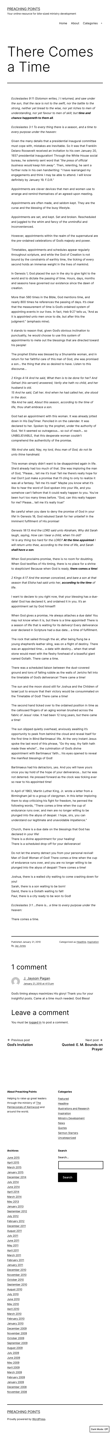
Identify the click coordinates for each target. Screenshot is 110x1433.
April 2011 (13, 1250)
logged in (35, 1022)
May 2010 (13, 1304)
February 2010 (15, 1318)
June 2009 (13, 1357)
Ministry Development (71, 1118)
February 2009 (16, 1377)
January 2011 (15, 1264)
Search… (63, 1157)
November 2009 (17, 1333)
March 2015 (14, 1167)
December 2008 (17, 1386)
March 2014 (14, 1196)
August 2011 (14, 1230)
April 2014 (13, 1191)
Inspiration (93, 941)
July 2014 (13, 1182)
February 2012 (15, 1221)
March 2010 (14, 1313)
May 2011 (12, 1245)
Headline (81, 941)
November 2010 (16, 1274)
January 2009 (15, 1382)
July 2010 (13, 1294)
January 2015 (15, 1172)
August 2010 (14, 1289)
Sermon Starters (68, 1132)
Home (63, 23)
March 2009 (14, 1372)
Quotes (62, 1127)
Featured (63, 1098)
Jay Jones (20, 945)
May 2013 (13, 1201)
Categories (90, 23)
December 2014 (16, 1177)
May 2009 (13, 1362)
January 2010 (15, 1323)
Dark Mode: (97, 1429)
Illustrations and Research (73, 1108)
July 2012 (13, 1216)
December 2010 (16, 1269)
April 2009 (13, 1367)
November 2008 (17, 1391)
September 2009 (17, 1343)
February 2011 (15, 1260)
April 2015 (13, 1162)
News (61, 1123)
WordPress (38, 1419)
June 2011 (13, 1240)
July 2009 (13, 1352)
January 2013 (15, 1206)
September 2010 (17, 1284)
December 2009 (17, 1328)
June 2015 (13, 1157)
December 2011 (16, 1225)
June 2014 (13, 1186)
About (75, 23)
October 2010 (15, 1279)
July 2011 (12, 1235)
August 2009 (15, 1347)
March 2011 (14, 1255)
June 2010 (13, 1299)
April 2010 (13, 1308)
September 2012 (17, 1211)
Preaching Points (23, 9)
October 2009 (15, 1338)
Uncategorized (67, 1137)
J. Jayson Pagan (36, 978)
